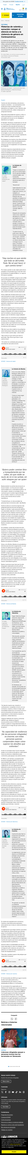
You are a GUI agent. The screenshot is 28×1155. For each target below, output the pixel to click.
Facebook (6, 1092)
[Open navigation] (2, 9)
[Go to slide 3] (12, 1067)
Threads (24, 1092)
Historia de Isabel (11, 361)
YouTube (13, 1092)
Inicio (2, 20)
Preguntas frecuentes (7, 1115)
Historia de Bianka (11, 604)
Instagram (9, 1092)
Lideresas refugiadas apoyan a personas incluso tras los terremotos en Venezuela (13, 1054)
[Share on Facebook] (15, 1019)
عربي (23, 4)
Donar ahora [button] (6, 1081)
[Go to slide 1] (9, 1067)
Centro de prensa (6, 1120)
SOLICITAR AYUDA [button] (20, 15)
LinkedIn (20, 1092)
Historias (7, 20)
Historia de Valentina (12, 822)
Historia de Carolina (11, 974)
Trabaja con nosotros (6, 1130)
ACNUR (3, 361)
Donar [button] (23, 9)
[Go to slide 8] (20, 1067)
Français (11, 4)
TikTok (16, 1092)
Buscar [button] (20, 9)
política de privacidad (15, 1144)
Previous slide (2, 1038)
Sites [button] (26, 9)
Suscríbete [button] (6, 1107)
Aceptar (14, 1151)
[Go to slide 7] (18, 1067)
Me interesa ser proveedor (8, 1127)
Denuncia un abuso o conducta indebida (12, 1122)
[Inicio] (9, 9)
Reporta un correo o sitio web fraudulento (12, 1125)
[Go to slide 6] (17, 1067)
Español (18, 4)
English (5, 4)
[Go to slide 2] (10, 1067)
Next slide (25, 1038)
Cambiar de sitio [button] (19, 1)
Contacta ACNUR (5, 1117)
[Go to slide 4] (13, 1067)
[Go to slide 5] (15, 1067)
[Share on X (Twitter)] (11, 1019)
